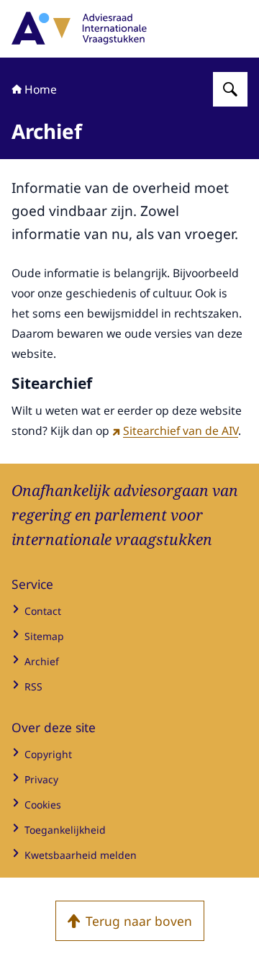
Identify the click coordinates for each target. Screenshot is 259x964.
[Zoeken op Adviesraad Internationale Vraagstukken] (230, 89)
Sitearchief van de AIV (180, 430)
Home (40, 89)
